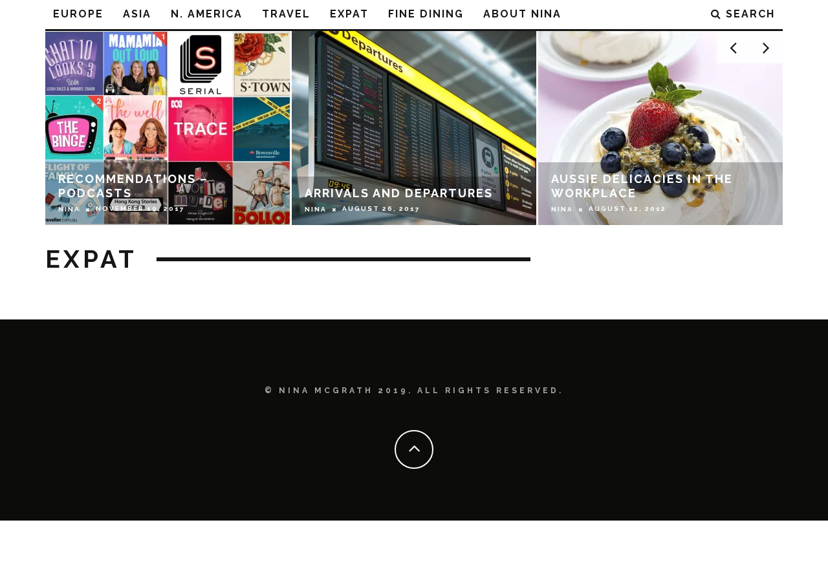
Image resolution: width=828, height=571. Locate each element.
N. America (207, 14)
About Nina (522, 14)
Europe (78, 14)
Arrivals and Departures (399, 193)
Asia (137, 14)
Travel (286, 14)
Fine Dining (426, 14)
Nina (69, 209)
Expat (349, 14)
